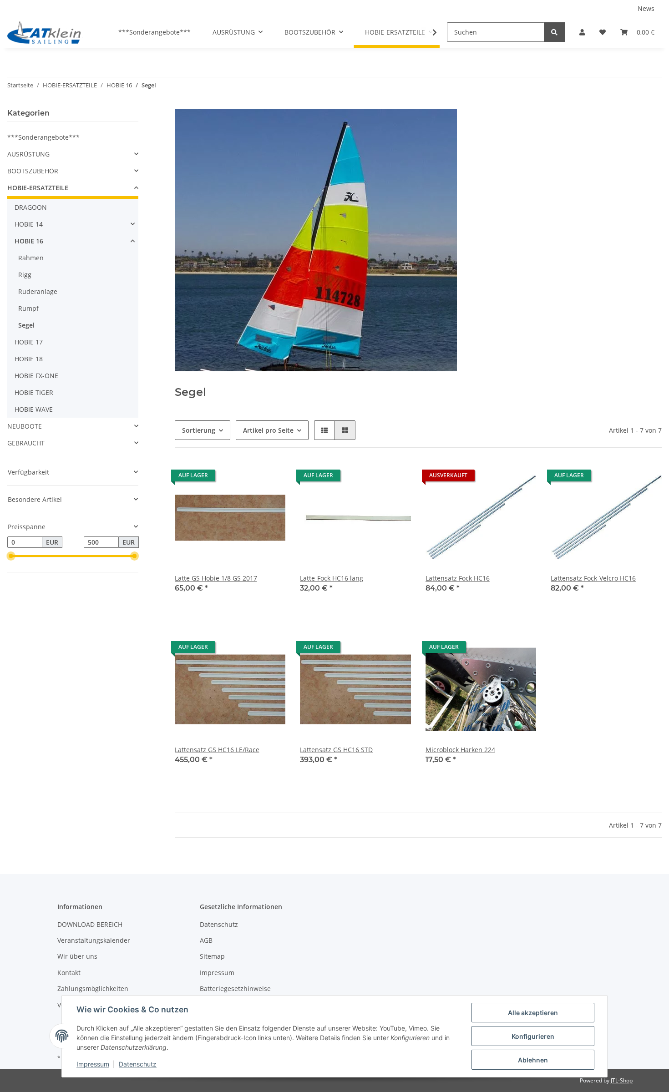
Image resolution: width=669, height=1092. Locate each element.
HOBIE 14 (29, 224)
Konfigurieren (533, 1036)
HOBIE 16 (29, 241)
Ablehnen (533, 1060)
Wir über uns (77, 956)
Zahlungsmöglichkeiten (92, 988)
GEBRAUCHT (26, 443)
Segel (26, 325)
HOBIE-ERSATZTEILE (37, 187)
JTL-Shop (622, 1080)
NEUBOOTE (24, 426)
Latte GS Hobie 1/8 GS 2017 (216, 578)
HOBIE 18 (29, 358)
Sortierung (198, 430)
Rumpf (28, 308)
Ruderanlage (37, 291)
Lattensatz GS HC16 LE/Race (217, 749)
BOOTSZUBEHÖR (32, 171)
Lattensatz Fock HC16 (458, 578)
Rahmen (31, 257)
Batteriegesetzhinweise (235, 988)
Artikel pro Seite (268, 430)
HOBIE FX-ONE (36, 375)
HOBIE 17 (29, 342)
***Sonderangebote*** (43, 137)
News (646, 8)
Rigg (24, 274)
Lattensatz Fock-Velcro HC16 (593, 578)
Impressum (217, 972)
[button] (582, 32)
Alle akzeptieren (533, 1012)
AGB (206, 940)
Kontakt (69, 972)
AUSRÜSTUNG (28, 154)
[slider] (11, 556)
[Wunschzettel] (602, 32)
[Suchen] (554, 32)
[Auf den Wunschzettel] (270, 478)
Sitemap (212, 956)
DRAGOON (31, 207)
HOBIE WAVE (34, 409)
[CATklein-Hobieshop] (46, 32)
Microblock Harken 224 (460, 749)
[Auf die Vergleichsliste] (246, 478)
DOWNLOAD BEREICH (89, 924)
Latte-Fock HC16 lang (331, 578)
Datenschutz (219, 924)
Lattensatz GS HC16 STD (336, 749)
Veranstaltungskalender (93, 940)
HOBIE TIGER (34, 392)
